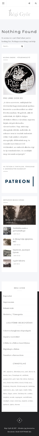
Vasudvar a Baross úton (13, 355)
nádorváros (7, 390)
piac (13, 390)
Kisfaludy (6, 386)
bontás (5, 375)
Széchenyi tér (22, 394)
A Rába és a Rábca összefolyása (16, 343)
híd (21, 379)
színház (29, 394)
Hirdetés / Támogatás (13, 314)
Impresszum (8, 302)
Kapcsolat (7, 296)
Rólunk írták (8, 308)
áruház (30, 401)
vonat (12, 401)
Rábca (5, 394)
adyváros (10, 372)
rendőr (25, 390)
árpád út (24, 401)
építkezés (6, 404)
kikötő (16, 383)
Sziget (10, 394)
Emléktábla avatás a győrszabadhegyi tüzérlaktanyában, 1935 (21, 230)
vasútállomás (27, 397)
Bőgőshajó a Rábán (11, 349)
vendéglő (6, 401)
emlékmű (25, 375)
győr (14, 379)
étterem (17, 404)
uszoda (12, 397)
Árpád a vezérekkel (11, 337)
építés (12, 404)
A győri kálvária (19, 261)
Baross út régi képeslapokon (15, 220)
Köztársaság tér (22, 386)
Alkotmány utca (19, 372)
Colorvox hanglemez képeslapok (17, 331)
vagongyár (18, 397)
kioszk (21, 383)
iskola (25, 379)
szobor (15, 394)
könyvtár (13, 386)
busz (10, 375)
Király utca (28, 383)
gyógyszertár (7, 379)
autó (26, 372)
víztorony (18, 401)
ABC (4, 372)
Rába (30, 390)
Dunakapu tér (17, 375)
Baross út (32, 372)
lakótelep (31, 386)
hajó (18, 379)
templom (6, 397)
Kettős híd (10, 383)
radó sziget (18, 390)
